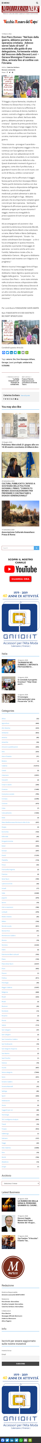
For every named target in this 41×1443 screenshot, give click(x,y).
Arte (3, 752)
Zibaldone (5, 1162)
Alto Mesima (6, 728)
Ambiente (5, 733)
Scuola (4, 1068)
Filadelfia (5, 860)
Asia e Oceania (6, 756)
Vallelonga (5, 1134)
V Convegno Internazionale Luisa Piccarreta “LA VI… (26, 699)
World (4, 1157)
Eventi (4, 855)
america (4, 737)
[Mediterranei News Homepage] (13, 1267)
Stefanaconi (6, 1101)
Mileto (4, 921)
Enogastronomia (7, 841)
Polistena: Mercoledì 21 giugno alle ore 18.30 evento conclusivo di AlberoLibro (20, 445)
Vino (3, 1152)
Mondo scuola (6, 926)
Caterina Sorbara (13, 67)
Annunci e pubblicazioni (10, 747)
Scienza (4, 1063)
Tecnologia (5, 1115)
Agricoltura (5, 723)
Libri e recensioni (7, 907)
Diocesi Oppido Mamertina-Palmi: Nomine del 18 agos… (27, 1220)
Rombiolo (5, 1011)
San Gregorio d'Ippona (9, 1049)
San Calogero (6, 1030)
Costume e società (8, 794)
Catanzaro (5, 775)
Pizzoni (4, 973)
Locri (11, 362)
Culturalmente (7, 813)
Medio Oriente (7, 917)
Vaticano (5, 1138)
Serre (3, 1077)
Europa (4, 851)
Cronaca (4, 799)
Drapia (4, 827)
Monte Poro (6, 931)
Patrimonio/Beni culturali (10, 954)
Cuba (3, 808)
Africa (3, 719)
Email (4, 1354)
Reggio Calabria (7, 987)
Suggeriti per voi (7, 1110)
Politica (4, 978)
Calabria (4, 766)
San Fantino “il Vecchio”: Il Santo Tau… (28, 1239)
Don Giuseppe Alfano (26, 359)
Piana (3, 959)
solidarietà (27, 362)
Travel (4, 1124)
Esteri (3, 846)
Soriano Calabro (7, 1082)
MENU (6, 3)
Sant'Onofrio (6, 1058)
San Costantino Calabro (10, 1039)
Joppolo (4, 898)
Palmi (3, 950)
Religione (5, 992)
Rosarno (4, 1016)
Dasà (3, 818)
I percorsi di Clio (7, 884)
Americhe (5, 742)
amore (9, 359)
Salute (4, 1025)
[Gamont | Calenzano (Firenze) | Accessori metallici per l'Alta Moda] (20, 619)
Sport (3, 1096)
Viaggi (4, 1143)
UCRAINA (6, 366)
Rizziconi (5, 1006)
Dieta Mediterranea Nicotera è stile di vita (16, 822)
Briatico (4, 761)
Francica (4, 874)
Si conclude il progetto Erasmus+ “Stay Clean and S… (27, 682)
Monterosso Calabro (9, 935)
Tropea (4, 1129)
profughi (18, 362)
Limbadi (4, 912)
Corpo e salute (7, 785)
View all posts (25, 395)
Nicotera (5, 945)
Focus (4, 865)
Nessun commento (8, 70)
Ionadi (4, 888)
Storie (4, 1105)
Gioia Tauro (5, 879)
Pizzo (3, 968)
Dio (14, 359)
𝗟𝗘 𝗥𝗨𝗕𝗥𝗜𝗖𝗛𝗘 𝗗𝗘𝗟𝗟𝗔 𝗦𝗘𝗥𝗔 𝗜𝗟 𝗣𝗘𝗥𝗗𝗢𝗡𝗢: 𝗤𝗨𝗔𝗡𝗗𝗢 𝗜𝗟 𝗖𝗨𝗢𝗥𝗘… (28, 1203)
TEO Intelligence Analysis (10, 1119)
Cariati (4, 770)
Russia (4, 1020)
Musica (4, 940)
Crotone (4, 803)
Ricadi (4, 997)
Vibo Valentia (6, 1148)
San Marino (5, 1053)
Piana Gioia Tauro (7, 964)
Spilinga (4, 1091)
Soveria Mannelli (7, 1086)
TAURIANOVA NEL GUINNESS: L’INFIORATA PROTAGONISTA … (28, 664)
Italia (3, 893)
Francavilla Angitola (8, 869)
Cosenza (4, 789)
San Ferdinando (7, 1044)
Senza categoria (7, 1072)
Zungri (4, 1167)
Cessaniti (5, 780)
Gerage (5, 362)
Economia (5, 832)
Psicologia (5, 983)
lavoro (4, 902)
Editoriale (5, 836)
